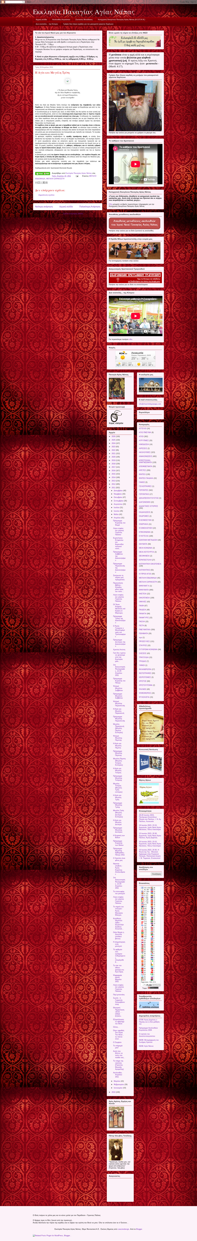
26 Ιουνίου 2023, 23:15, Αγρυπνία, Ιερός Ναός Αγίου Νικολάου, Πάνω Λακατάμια (150, 844)
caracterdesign (123, 1229)
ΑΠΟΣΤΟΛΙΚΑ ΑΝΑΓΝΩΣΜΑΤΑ (145, 461)
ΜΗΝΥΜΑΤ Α (144, 586)
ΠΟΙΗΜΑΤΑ (143, 633)
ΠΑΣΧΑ (142, 622)
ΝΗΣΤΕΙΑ (142, 594)
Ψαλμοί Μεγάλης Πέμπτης (117, 738)
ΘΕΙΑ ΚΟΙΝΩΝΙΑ (145, 548)
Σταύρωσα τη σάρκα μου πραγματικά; (119, 577)
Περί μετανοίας (119, 995)
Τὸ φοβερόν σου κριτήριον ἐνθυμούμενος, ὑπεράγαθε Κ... (119, 955)
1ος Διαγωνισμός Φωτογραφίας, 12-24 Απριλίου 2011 (119, 670)
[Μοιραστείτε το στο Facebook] (44, 182)
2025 (114, 440)
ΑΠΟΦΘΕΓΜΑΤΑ (145, 466)
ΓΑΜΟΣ (142, 482)
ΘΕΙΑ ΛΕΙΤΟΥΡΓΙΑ (146, 552)
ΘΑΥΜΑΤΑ (143, 544)
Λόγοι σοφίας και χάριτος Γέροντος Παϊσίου (118, 531)
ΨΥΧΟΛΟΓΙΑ (144, 697)
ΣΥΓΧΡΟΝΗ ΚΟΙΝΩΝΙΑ (148, 649)
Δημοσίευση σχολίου (46, 195)
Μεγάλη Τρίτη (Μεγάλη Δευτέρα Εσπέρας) (118, 813)
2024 (114, 443)
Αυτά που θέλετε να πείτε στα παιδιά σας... (119, 1054)
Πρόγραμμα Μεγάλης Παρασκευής (119, 719)
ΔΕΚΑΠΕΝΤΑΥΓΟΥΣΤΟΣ (149, 498)
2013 (114, 481)
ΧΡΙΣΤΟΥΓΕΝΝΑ (145, 685)
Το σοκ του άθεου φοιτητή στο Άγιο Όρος (118, 968)
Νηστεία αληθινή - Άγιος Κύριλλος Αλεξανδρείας (119, 869)
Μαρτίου (117, 1081)
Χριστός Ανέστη (119, 650)
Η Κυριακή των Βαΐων (119, 836)
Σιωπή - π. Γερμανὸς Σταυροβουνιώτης (119, 1001)
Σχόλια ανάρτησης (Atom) (73, 214)
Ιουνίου (117, 511)
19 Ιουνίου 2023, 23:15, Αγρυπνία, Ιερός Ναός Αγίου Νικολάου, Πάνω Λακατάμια (150, 827)
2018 (114, 464)
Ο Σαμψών (117, 1042)
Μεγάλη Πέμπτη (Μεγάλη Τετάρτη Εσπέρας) (119, 762)
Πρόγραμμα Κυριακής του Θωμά (119, 523)
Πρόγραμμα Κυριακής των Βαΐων (118, 843)
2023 (114, 447)
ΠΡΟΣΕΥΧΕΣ (144, 641)
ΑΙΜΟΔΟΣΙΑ (144, 444)
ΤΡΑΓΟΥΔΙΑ (144, 657)
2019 (114, 460)
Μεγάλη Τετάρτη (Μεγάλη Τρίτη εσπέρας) (117, 788)
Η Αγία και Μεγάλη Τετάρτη (117, 770)
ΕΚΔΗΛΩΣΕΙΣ (144, 512)
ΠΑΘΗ (141, 606)
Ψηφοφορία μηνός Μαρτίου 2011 (117, 978)
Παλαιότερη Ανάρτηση (89, 206)
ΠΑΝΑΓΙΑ (142, 614)
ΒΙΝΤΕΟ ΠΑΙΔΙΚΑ (146, 478)
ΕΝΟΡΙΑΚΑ (143, 524)
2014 (114, 477)
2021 (114, 453)
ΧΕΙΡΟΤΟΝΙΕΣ (145, 677)
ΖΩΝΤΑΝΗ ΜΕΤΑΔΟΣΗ (148, 540)
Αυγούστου (118, 504)
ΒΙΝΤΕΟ (142, 474)
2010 (114, 1092)
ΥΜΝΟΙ (142, 665)
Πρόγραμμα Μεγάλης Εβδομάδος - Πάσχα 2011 (119, 851)
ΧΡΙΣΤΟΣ (142, 681)
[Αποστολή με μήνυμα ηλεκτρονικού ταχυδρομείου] (36, 182)
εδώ (130, 339)
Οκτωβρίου (118, 497)
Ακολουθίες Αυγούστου (61, 20)
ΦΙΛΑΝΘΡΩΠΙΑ (145, 669)
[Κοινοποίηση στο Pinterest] (46, 182)
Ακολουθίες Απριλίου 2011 (117, 1075)
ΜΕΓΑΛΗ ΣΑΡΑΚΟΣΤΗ (55, 179)
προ (140, 637)
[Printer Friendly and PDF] (42, 174)
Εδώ (110, 204)
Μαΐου (116, 514)
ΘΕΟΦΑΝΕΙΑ (144, 556)
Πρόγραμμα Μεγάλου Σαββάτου (118, 696)
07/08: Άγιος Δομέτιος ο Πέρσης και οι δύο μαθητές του (149, 1022)
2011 (114, 488)
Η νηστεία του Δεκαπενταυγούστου (147, 1035)
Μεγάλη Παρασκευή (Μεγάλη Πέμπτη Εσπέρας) (118, 728)
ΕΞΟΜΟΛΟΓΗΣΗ (145, 528)
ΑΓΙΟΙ (141, 436)
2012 (114, 484)
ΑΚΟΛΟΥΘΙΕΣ (144, 452)
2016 (114, 471)
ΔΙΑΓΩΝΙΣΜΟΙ (144, 502)
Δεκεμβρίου (118, 491)
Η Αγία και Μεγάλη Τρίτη (117, 797)
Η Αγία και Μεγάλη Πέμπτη (117, 745)
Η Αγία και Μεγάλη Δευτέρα (117, 822)
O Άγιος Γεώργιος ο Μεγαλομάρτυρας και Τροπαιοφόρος (119, 631)
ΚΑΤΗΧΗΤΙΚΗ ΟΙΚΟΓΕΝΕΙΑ (150, 564)
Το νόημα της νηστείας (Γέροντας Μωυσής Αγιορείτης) (118, 1065)
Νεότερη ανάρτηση (44, 206)
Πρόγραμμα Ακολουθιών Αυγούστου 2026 (148, 1029)
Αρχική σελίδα (41, 20)
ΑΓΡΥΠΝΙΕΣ (144, 440)
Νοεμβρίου (118, 494)
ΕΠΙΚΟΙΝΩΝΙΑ (144, 532)
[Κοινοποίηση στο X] (41, 182)
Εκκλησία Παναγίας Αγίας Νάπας (83, 11)
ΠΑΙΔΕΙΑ (142, 610)
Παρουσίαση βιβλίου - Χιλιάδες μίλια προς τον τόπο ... (118, 587)
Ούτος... (116, 1027)
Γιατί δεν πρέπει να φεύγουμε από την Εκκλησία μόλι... (119, 657)
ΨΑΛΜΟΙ (142, 689)
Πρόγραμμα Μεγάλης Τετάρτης (117, 778)
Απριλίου (117, 518)
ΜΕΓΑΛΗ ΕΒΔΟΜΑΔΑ (148, 578)
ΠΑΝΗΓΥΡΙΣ (144, 618)
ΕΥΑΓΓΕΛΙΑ (143, 536)
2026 (114, 436)
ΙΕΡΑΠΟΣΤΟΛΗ (145, 560)
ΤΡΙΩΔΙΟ (142, 661)
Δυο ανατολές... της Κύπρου (47, 24)
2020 (114, 457)
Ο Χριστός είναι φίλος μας (119, 859)
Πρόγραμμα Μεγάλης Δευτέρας (117, 830)
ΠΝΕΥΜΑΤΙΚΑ (144, 630)
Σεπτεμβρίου (119, 501)
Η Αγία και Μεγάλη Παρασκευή (118, 711)
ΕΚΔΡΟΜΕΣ (144, 516)
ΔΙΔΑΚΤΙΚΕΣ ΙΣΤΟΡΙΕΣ (148, 506)
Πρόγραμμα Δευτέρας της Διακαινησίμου (119, 643)
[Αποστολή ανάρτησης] (77, 176)
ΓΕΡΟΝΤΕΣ (143, 490)
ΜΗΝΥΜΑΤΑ (144, 590)
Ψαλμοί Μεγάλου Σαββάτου (118, 688)
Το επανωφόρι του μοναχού (119, 892)
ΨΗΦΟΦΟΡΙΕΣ (145, 693)
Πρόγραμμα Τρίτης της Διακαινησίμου (119, 619)
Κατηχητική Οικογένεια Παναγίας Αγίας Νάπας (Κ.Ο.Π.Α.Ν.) (121, 20)
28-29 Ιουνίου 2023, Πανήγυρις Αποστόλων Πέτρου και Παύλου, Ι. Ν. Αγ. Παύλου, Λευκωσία (150, 818)
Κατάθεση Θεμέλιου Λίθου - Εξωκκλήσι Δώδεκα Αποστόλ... (118, 923)
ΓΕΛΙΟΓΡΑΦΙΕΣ (145, 486)
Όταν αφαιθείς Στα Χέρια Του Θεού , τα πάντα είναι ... (118, 1034)
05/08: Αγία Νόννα (146, 1046)
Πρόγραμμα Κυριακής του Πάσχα (119, 681)
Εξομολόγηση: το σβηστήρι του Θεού (118, 1021)
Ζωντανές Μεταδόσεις (84, 20)
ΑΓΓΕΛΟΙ (142, 429)
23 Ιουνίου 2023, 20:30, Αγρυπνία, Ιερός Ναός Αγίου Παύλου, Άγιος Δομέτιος (150, 835)
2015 (114, 474)
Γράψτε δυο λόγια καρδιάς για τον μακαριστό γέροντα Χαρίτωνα (88, 24)
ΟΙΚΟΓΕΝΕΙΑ (144, 598)
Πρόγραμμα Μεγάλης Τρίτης (117, 805)
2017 (114, 467)
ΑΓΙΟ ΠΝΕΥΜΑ (145, 432)
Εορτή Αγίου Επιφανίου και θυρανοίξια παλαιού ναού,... (118, 543)
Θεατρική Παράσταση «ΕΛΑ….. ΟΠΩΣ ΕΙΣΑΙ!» (118, 1012)
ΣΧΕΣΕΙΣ (142, 653)
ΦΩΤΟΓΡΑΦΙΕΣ (145, 673)
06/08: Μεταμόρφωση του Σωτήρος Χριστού (149, 1041)
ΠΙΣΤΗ (141, 626)
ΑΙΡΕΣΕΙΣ (143, 448)
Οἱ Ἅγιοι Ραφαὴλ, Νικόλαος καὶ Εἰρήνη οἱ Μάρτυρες (119, 608)
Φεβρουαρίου (119, 1084)
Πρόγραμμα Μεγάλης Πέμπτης (117, 753)
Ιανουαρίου (118, 1088)
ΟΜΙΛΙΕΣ (142, 602)
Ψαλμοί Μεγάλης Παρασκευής (119, 703)
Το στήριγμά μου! (117, 1047)
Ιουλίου (117, 507)
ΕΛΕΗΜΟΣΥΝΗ (145, 520)
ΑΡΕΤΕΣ (142, 470)
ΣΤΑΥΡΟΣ (143, 645)
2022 (114, 450)
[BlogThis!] (39, 182)
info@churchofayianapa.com (150, 404)
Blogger (139, 1229)
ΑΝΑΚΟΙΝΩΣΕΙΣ (145, 456)
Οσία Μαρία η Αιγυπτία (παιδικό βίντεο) (118, 935)
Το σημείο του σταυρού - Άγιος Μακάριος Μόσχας (118, 911)
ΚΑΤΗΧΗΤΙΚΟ (144, 570)
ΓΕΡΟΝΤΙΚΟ (144, 494)
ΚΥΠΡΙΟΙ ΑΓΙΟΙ (145, 574)
